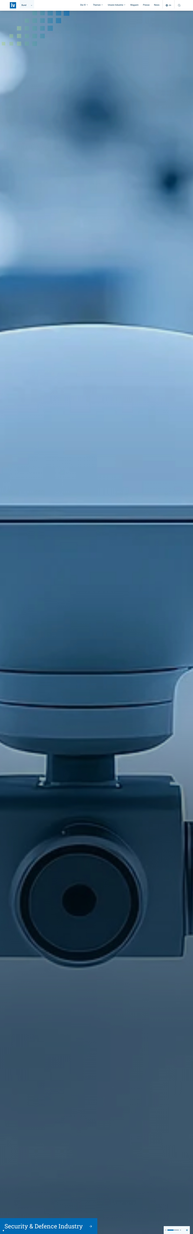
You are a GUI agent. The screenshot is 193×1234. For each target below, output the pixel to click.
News (156, 5)
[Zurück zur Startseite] (13, 5)
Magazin (134, 5)
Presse (146, 5)
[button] (165, 1230)
